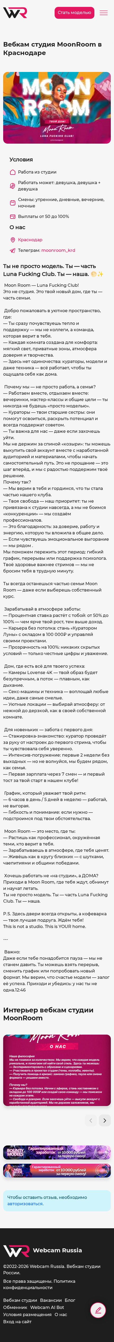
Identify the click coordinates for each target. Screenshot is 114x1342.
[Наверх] (98, 1329)
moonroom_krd (58, 250)
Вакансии (51, 1300)
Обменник (15, 1307)
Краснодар (30, 239)
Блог (70, 1300)
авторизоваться (25, 1203)
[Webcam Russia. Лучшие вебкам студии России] (15, 12)
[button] (105, 1120)
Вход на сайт (17, 1321)
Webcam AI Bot (47, 1307)
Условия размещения (27, 1314)
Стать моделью (74, 12)
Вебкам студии (20, 1300)
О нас (61, 1314)
